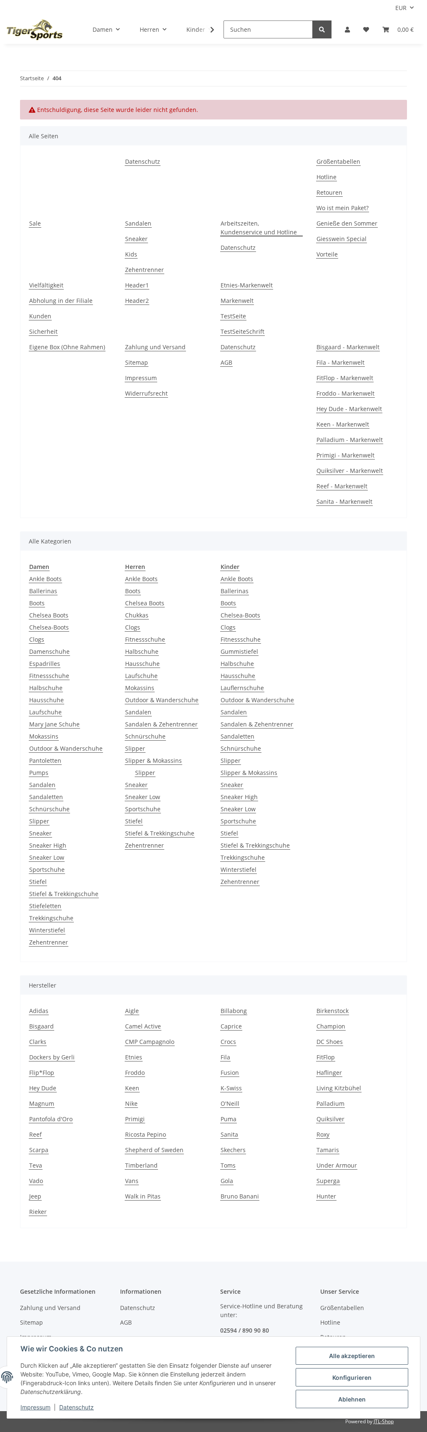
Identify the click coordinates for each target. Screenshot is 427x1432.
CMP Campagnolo (149, 1042)
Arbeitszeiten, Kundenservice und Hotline (259, 227)
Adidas (38, 1011)
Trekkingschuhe (51, 918)
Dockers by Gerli (52, 1057)
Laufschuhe (45, 712)
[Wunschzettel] (366, 29)
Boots (37, 603)
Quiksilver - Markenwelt (349, 471)
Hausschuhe (46, 700)
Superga (328, 1181)
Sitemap (136, 362)
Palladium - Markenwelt (349, 440)
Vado (36, 1181)
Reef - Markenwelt (341, 486)
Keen (132, 1088)
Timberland (141, 1165)
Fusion (230, 1073)
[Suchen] (322, 29)
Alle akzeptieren (352, 1355)
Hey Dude (42, 1088)
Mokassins (43, 736)
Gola (227, 1181)
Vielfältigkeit (46, 285)
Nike (131, 1103)
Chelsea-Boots (49, 627)
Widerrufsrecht (146, 393)
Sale (35, 223)
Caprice (231, 1026)
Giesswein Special (341, 239)
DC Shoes (329, 1042)
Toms (228, 1165)
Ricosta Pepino (145, 1134)
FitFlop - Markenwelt (344, 378)
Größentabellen (338, 161)
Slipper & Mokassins (153, 760)
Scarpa (38, 1150)
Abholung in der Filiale (61, 301)
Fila (225, 1057)
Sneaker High (47, 845)
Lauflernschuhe (242, 688)
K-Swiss (231, 1088)
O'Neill (230, 1103)
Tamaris (327, 1150)
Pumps (38, 773)
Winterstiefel (47, 930)
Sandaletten (46, 797)
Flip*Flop (41, 1073)
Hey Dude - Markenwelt (349, 409)
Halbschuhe (46, 688)
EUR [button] (401, 8)
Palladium (330, 1103)
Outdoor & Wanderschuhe (66, 748)
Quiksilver (330, 1119)
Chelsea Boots (48, 615)
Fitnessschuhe (49, 676)
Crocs (228, 1042)
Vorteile (327, 254)
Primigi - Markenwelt (345, 455)
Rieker (38, 1212)
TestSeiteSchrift (242, 331)
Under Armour (336, 1165)
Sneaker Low (46, 857)
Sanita (229, 1134)
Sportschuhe (47, 869)
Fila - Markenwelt (340, 362)
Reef (35, 1134)
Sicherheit (43, 331)
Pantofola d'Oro (51, 1119)
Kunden (40, 316)
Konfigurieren (352, 1377)
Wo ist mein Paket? (342, 208)
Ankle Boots (45, 579)
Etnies (133, 1057)
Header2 (137, 301)
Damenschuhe (49, 651)
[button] (347, 29)
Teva (35, 1165)
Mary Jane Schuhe (54, 724)
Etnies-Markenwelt (247, 285)
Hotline (326, 177)
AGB (226, 362)
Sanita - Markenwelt (344, 501)
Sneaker (136, 239)
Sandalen (138, 223)
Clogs (36, 639)
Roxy (322, 1134)
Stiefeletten (45, 906)
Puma (228, 1119)
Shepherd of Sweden (154, 1150)
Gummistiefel (239, 651)
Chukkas (136, 615)
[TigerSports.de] (35, 29)
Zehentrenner (144, 270)
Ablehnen (352, 1399)
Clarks (37, 1042)
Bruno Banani (240, 1196)
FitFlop (325, 1057)
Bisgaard (41, 1026)
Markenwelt (237, 301)
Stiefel (38, 882)
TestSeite (233, 316)
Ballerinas (43, 591)
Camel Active (143, 1026)
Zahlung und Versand (155, 347)
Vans (131, 1181)
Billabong (234, 1011)
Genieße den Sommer (346, 223)
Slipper (39, 821)
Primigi (135, 1119)
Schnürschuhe (49, 809)
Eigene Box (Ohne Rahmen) (67, 347)
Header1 (137, 285)
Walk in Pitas (143, 1196)
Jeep (35, 1196)
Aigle (132, 1011)
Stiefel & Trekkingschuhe (63, 894)
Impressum (141, 378)
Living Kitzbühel (338, 1088)
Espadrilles (44, 664)
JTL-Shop (384, 1421)
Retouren (329, 192)
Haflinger (329, 1073)
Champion (330, 1026)
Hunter (326, 1196)
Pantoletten (45, 760)
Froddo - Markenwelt (345, 393)
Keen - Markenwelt (342, 424)
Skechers (233, 1150)
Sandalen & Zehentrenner (161, 724)
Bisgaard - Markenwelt (347, 347)
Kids (131, 254)
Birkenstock (332, 1011)
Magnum (41, 1103)
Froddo (135, 1073)
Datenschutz (142, 161)
